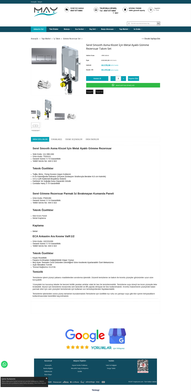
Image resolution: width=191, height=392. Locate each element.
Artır (123, 78)
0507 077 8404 (76, 10)
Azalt (113, 78)
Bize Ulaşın (48, 374)
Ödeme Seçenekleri (73, 139)
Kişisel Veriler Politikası (79, 365)
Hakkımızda (48, 371)
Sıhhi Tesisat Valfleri (41, 35)
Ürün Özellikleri (40, 139)
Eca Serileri (79, 29)
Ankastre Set (39, 29)
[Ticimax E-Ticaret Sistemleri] (95, 390)
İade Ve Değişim (111, 365)
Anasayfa (34, 2)
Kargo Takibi (111, 368)
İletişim (40, 2)
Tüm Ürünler (53, 29)
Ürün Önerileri (92, 139)
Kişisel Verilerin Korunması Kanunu (13, 385)
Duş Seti (92, 29)
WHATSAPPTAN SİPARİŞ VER (125, 85)
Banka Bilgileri (48, 368)
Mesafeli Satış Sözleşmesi (79, 368)
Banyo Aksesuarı (107, 29)
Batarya (67, 29)
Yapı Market (123, 29)
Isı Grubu (137, 29)
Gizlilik (80, 371)
